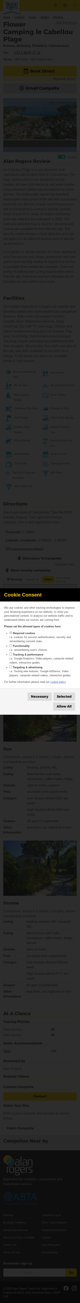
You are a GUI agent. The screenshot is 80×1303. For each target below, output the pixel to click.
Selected (64, 696)
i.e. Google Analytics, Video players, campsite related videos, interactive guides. (41, 658)
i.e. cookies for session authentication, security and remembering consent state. (40, 637)
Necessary (39, 696)
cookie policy (58, 681)
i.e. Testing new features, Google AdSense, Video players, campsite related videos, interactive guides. (40, 671)
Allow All (64, 706)
